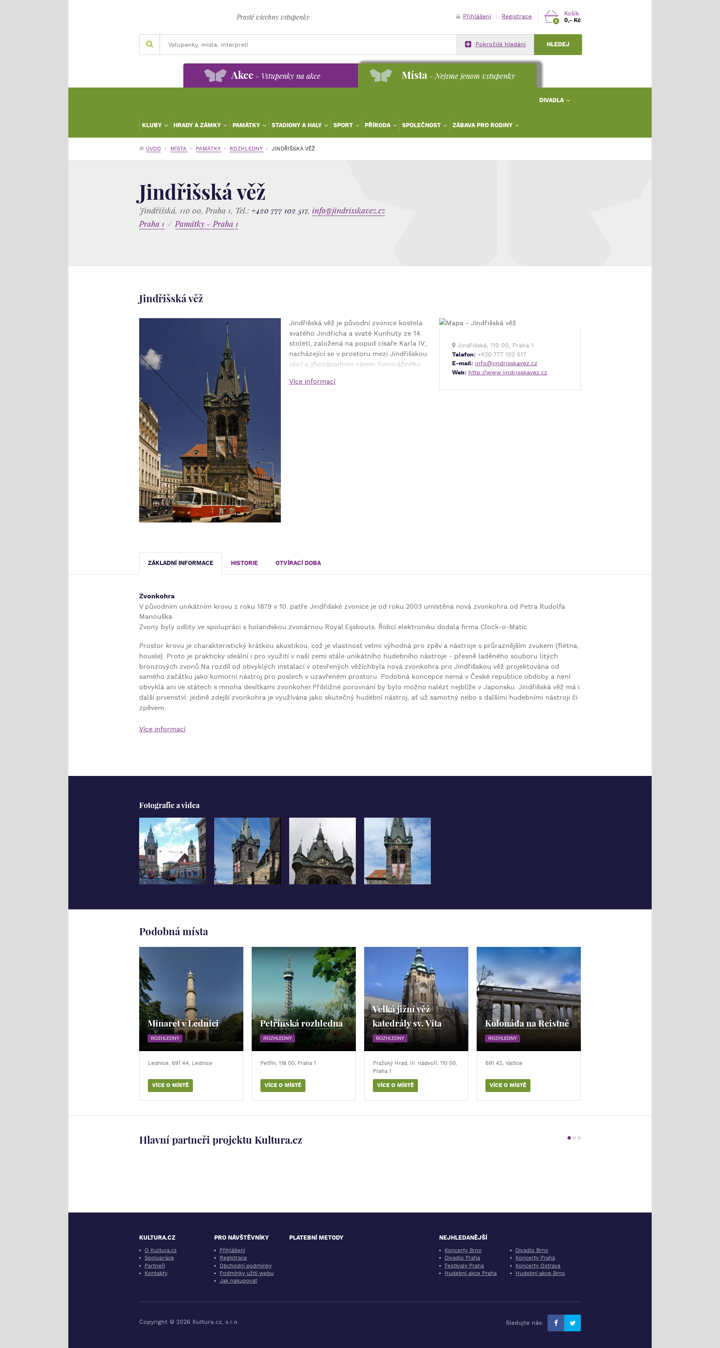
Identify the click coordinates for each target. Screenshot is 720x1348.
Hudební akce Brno (540, 1273)
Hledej (558, 44)
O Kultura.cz (161, 1250)
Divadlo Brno (531, 1250)
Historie (244, 563)
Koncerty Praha (535, 1258)
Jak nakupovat (238, 1281)
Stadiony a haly (297, 125)
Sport (344, 125)
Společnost (422, 125)
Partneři (155, 1266)
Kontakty (156, 1273)
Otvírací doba (298, 563)
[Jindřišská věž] (172, 851)
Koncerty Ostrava (537, 1266)
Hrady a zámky (197, 125)
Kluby (152, 125)
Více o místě (170, 1085)
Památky (247, 125)
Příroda (378, 125)
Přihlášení (477, 16)
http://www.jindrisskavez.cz (507, 372)
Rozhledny (247, 149)
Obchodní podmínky (246, 1266)
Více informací (312, 381)
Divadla (552, 100)
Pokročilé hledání (500, 44)
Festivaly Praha (464, 1266)
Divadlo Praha (462, 1258)
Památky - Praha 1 (206, 223)
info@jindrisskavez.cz (348, 210)
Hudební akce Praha (471, 1273)
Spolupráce (159, 1258)
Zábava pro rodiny (483, 125)
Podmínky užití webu (247, 1273)
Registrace (517, 16)
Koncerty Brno (463, 1250)
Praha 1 (152, 223)
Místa (179, 149)
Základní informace (180, 563)
